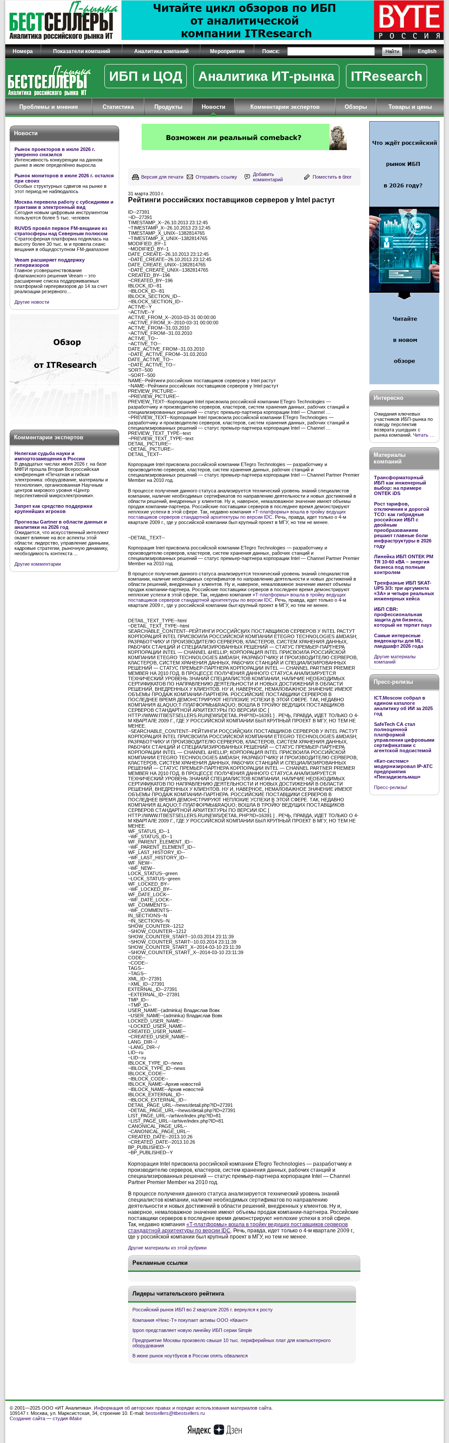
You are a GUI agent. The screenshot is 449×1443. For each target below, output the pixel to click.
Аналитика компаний (161, 51)
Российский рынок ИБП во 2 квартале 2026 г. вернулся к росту (202, 1309)
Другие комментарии (37, 564)
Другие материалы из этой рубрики (167, 1247)
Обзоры (356, 107)
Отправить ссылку (216, 176)
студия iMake (67, 1418)
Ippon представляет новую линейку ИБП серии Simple (192, 1330)
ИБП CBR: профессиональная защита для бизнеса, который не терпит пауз (402, 617)
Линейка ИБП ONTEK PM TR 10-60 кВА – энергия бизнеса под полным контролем (403, 564)
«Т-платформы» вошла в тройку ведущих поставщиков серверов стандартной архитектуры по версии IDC (237, 514)
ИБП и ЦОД (145, 76)
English (427, 51)
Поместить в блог (332, 176)
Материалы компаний (390, 458)
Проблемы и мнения (48, 107)
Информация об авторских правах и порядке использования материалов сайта (182, 1408)
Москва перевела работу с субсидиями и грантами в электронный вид (64, 204)
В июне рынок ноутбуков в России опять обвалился (190, 1355)
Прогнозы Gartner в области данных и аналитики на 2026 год (60, 524)
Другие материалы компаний (395, 659)
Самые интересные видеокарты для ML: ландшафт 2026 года (399, 641)
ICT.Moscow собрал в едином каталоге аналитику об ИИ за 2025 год (403, 705)
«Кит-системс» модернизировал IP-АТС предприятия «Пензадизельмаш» (403, 768)
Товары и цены (410, 107)
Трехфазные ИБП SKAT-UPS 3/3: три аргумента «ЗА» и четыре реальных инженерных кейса (404, 590)
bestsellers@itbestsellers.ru (175, 1413)
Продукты (168, 107)
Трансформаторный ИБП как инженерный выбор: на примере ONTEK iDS (400, 485)
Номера (23, 51)
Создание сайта (27, 1418)
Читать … (424, 435)
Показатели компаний (81, 51)
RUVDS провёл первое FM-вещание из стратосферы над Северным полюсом (60, 231)
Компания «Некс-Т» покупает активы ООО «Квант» (190, 1320)
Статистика (118, 107)
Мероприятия (227, 51)
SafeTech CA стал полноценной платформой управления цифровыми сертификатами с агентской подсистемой (404, 737)
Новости (213, 107)
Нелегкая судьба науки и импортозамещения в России (49, 456)
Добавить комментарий (268, 177)
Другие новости (31, 302)
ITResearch (386, 76)
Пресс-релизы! (390, 787)
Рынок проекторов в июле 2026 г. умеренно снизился (54, 152)
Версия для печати (162, 176)
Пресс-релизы (393, 681)
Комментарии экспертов (285, 107)
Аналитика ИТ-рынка (266, 76)
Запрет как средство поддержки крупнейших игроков (53, 508)
